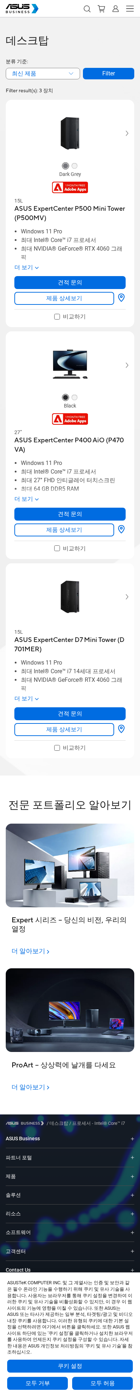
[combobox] (43, 73)
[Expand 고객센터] (132, 1251)
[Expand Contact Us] (132, 1270)
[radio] (65, 167)
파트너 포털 (19, 1157)
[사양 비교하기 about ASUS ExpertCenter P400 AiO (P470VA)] (121, 530)
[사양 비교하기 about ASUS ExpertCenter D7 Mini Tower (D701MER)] (121, 730)
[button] (87, 8)
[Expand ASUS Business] (132, 1138)
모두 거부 (37, 1383)
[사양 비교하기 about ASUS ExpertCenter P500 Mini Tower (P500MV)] (121, 298)
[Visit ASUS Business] (26, 1123)
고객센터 (16, 1251)
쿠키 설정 (70, 1366)
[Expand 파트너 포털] (132, 1157)
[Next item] (122, 133)
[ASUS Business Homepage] (22, 8)
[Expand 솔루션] (132, 1195)
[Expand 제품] (132, 1176)
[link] (64, 298)
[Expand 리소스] (132, 1213)
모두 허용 (102, 1383)
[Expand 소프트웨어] (132, 1232)
